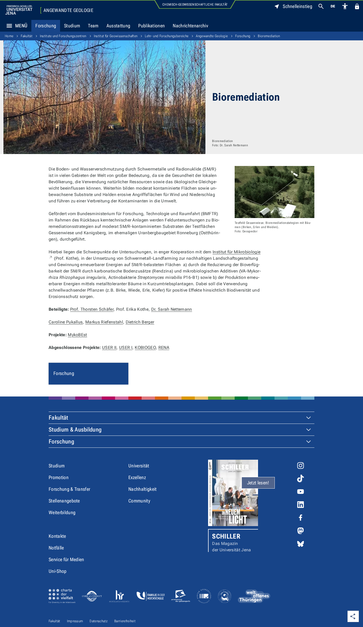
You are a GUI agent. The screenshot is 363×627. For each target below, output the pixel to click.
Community (139, 501)
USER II (109, 347)
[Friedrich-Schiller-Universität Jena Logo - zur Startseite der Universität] (18, 10)
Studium (72, 25)
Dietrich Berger (140, 322)
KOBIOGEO (145, 347)
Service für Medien (66, 559)
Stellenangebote (64, 501)
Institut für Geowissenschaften (116, 36)
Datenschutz (99, 621)
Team (93, 25)
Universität (138, 465)
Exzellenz (137, 477)
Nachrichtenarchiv (190, 25)
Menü (21, 25)
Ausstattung (118, 25)
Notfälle (56, 548)
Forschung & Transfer (69, 489)
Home (9, 36)
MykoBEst (77, 334)
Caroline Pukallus (66, 322)
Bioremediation (269, 36)
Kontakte (57, 536)
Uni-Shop (58, 571)
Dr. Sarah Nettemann (171, 309)
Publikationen (151, 25)
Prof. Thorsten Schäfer (91, 309)
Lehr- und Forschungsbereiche (166, 36)
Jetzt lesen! (258, 482)
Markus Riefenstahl (104, 322)
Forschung (45, 25)
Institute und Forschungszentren (63, 36)
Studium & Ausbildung (75, 429)
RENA (163, 347)
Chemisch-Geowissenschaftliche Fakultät (194, 4)
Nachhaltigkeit (142, 489)
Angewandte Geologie (68, 10)
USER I (125, 347)
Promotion (59, 477)
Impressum (75, 621)
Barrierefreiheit (125, 621)
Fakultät (26, 36)
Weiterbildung (62, 512)
